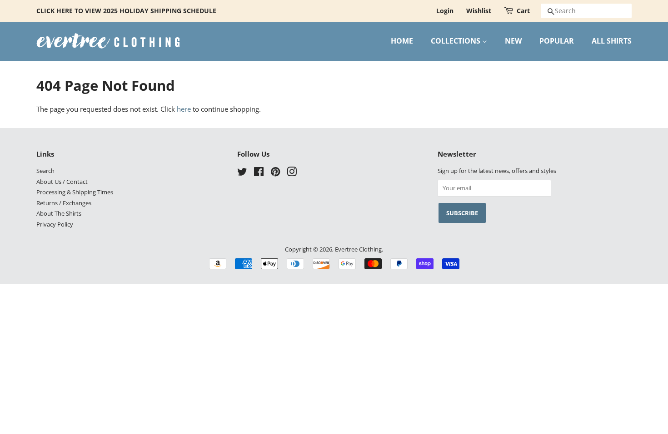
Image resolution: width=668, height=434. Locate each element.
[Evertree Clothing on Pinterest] (275, 173)
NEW (513, 41)
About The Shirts (58, 213)
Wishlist (478, 10)
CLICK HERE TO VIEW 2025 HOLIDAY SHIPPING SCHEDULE (126, 10)
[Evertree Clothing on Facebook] (259, 173)
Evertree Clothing (358, 249)
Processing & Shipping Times (74, 192)
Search (45, 171)
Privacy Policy (54, 224)
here (184, 108)
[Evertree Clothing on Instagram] (292, 173)
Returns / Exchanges (63, 203)
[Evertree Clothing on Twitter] (242, 173)
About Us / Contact (62, 182)
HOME (402, 41)
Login (445, 10)
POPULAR (556, 41)
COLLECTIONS (456, 41)
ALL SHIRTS (612, 41)
